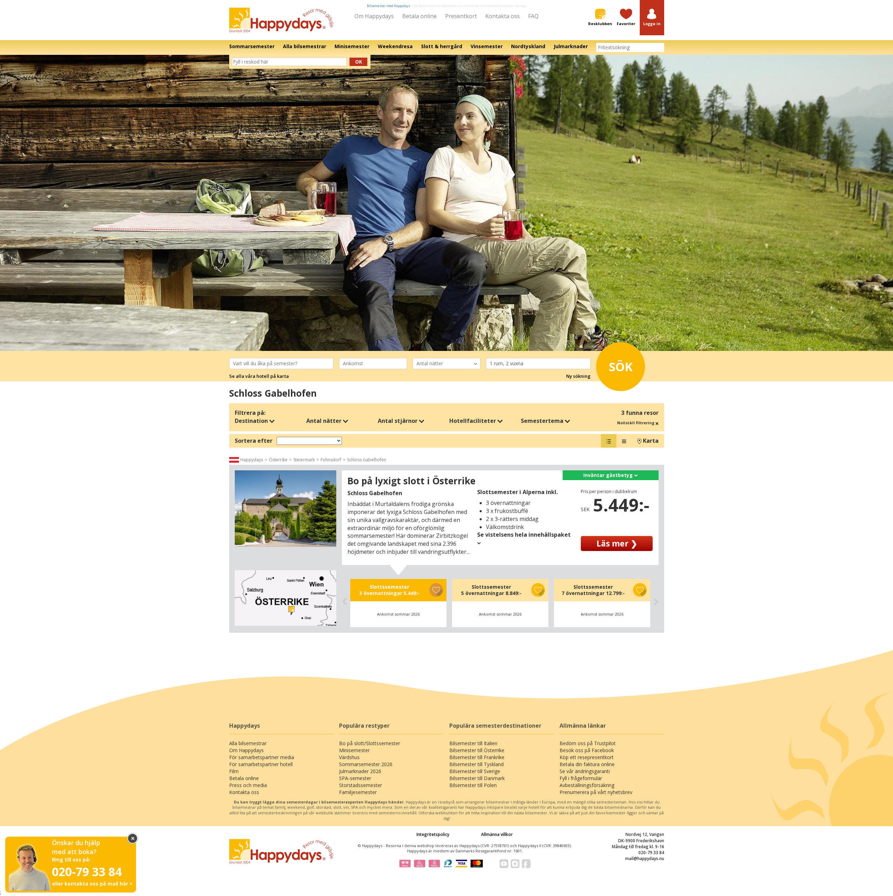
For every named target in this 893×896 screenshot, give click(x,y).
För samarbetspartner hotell (261, 764)
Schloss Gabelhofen (366, 460)
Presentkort (461, 16)
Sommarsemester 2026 (365, 764)
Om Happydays (374, 16)
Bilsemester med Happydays (388, 5)
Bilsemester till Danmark (477, 778)
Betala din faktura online (587, 764)
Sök (621, 367)
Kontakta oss (502, 16)
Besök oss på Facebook (587, 750)
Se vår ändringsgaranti (585, 771)
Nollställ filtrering (636, 422)
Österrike (278, 460)
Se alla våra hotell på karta (259, 376)
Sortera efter (253, 441)
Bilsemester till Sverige (474, 771)
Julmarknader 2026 (360, 771)
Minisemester (354, 750)
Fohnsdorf (331, 460)
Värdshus (349, 757)
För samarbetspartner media (261, 757)
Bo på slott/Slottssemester (369, 743)
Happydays (251, 460)
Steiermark (304, 460)
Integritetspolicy (433, 834)
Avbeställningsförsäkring (587, 785)
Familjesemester (358, 792)
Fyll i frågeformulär (581, 778)
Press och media (248, 785)
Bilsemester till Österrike (476, 750)
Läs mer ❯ (616, 543)
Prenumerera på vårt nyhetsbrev (596, 792)
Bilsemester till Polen (473, 785)
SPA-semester (355, 778)
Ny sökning (578, 376)
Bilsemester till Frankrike (476, 757)
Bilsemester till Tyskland (476, 764)
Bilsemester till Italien (473, 743)
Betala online (419, 16)
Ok (358, 61)
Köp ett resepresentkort (587, 757)
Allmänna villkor (497, 834)
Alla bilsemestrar (248, 743)
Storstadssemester (360, 785)
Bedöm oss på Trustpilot (588, 743)
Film (234, 771)
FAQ (533, 16)
